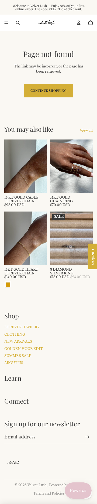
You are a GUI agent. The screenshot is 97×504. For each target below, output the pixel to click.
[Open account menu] (79, 23)
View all (86, 130)
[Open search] (18, 23)
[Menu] (6, 22)
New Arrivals (18, 341)
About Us (13, 363)
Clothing (14, 334)
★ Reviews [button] (93, 256)
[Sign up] (87, 437)
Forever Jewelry (22, 327)
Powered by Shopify (66, 485)
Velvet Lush (37, 485)
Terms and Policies (48, 493)
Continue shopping (48, 90)
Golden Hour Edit (23, 349)
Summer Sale (17, 356)
